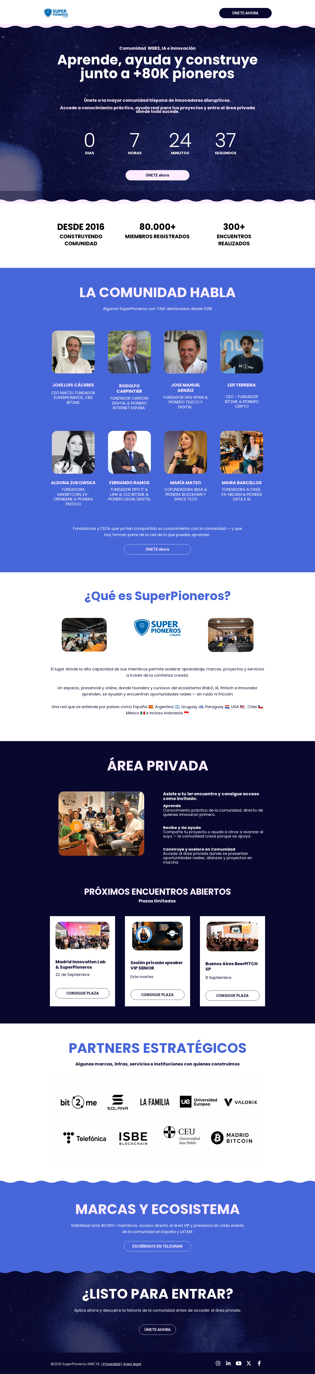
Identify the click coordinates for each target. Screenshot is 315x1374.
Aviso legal (132, 1364)
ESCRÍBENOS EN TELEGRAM (157, 1246)
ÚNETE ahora (157, 175)
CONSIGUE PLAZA (82, 993)
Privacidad (111, 1364)
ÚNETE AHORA (245, 13)
